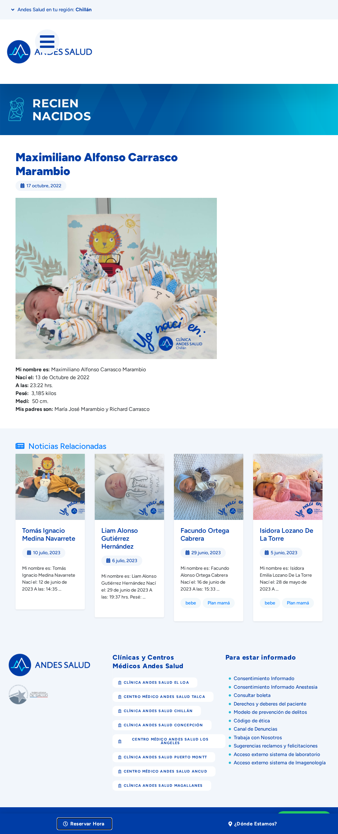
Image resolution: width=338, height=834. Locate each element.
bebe (191, 603)
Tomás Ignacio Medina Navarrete (48, 534)
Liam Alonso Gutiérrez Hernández (119, 538)
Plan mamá (219, 603)
